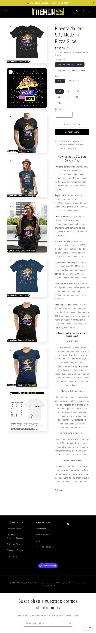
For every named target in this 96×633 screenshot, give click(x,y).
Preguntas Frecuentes (45, 547)
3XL (59, 103)
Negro (60, 81)
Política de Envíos (14, 528)
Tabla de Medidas (43, 535)
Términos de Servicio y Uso (17, 550)
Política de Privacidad (15, 544)
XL (67, 97)
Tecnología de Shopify (29, 583)
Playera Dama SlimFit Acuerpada (71, 70)
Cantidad (58, 109)
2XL (76, 97)
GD (59, 97)
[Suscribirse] (70, 623)
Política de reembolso (46, 583)
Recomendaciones (43, 528)
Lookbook (40, 541)
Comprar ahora (72, 132)
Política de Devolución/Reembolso (16, 536)
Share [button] (59, 490)
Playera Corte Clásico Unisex (70, 64)
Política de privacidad (63, 583)
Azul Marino (74, 81)
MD (78, 91)
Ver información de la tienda (69, 149)
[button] (6, 12)
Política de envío (49, 586)
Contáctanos (12, 556)
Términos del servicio (79, 583)
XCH (59, 91)
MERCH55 (19, 583)
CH (69, 91)
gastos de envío (63, 52)
